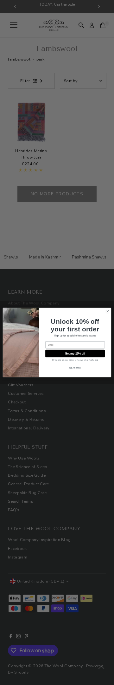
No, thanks (75, 367)
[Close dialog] (107, 311)
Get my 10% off (75, 353)
